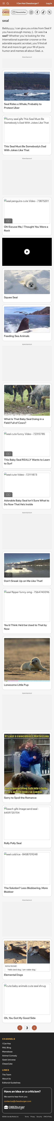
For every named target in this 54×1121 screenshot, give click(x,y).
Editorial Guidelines (11, 1082)
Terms (27, 1117)
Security (39, 1117)
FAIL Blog (6, 1047)
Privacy (32, 1117)
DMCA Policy (48, 1117)
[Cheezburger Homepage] (27, 1108)
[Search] (7, 3)
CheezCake (7, 1063)
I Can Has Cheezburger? (28, 3)
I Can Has (6, 1043)
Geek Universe (9, 1059)
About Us (6, 1078)
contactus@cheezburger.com (17, 1101)
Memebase (7, 1051)
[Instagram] (31, 12)
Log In (49, 3)
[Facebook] (37, 12)
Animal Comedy (9, 1055)
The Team (6, 1074)
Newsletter (21, 12)
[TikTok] (43, 12)
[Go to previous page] (19, 1027)
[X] (49, 12)
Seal (46, 28)
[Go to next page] (34, 1027)
